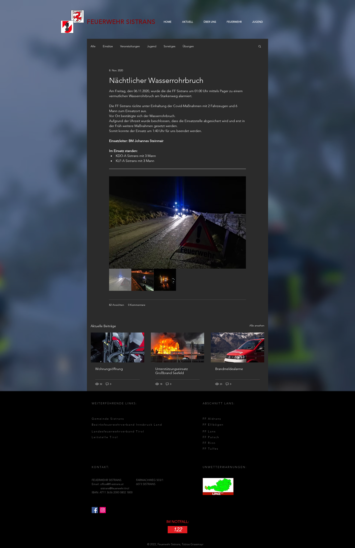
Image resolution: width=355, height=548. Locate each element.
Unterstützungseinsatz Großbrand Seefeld (171, 371)
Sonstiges (169, 46)
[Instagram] (103, 510)
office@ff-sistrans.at (112, 484)
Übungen (188, 46)
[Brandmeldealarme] (237, 347)
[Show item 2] (142, 280)
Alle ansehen (256, 325)
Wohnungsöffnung (109, 369)
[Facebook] (95, 510)
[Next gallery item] (241, 222)
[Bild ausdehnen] (177, 222)
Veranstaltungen (130, 46)
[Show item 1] (120, 280)
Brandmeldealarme (229, 369)
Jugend (151, 46)
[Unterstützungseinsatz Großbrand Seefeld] (177, 347)
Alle (93, 46)
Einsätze (108, 46)
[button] (209, 22)
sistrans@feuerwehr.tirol (115, 488)
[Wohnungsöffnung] (117, 347)
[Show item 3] (165, 280)
